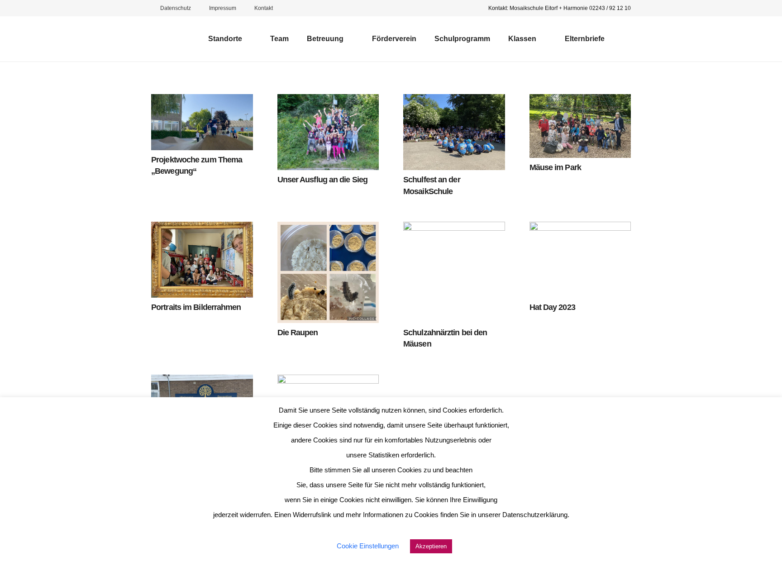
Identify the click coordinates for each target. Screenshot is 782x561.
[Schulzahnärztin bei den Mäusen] (454, 272)
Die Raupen (297, 332)
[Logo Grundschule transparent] (169, 38)
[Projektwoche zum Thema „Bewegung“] (202, 122)
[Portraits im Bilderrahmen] (202, 260)
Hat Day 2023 (552, 307)
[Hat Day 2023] (580, 260)
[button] (247, 39)
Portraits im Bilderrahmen (196, 307)
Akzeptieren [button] (431, 546)
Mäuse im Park (555, 167)
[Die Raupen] (328, 272)
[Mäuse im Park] (580, 126)
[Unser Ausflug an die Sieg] (328, 132)
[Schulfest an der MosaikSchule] (454, 132)
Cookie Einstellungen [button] (368, 546)
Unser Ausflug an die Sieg (322, 179)
